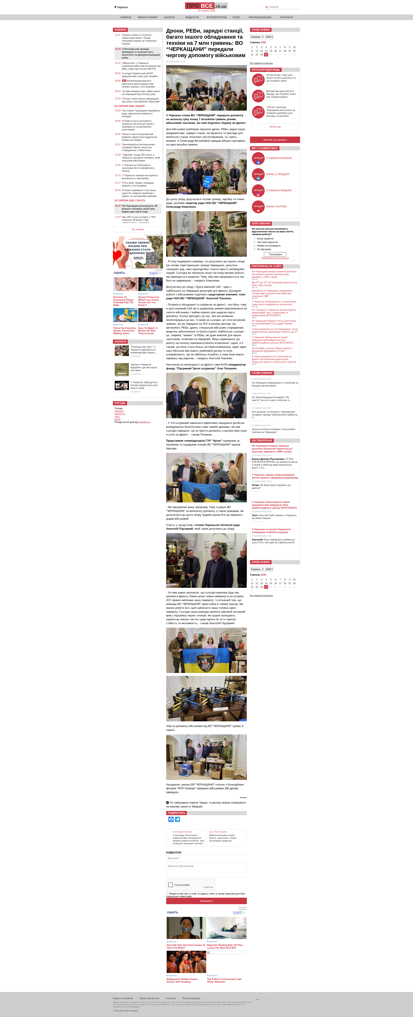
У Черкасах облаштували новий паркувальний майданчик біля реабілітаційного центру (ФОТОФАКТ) (273, 340)
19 (289, 50)
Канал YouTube (276, 206)
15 (271, 50)
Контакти (286, 17)
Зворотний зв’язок (149, 998)
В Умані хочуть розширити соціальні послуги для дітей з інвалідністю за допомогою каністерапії (138, 125)
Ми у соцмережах (265, 148)
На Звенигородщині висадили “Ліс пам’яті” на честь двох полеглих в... (271, 398)
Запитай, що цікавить (275, 139)
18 (285, 50)
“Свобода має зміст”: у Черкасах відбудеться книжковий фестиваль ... (144, 349)
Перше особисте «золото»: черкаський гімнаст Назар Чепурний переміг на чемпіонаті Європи (139, 39)
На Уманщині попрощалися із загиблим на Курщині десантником (275, 384)
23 (261, 54)
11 (252, 50)
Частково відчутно (267, 242)
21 (252, 54)
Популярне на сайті (266, 266)
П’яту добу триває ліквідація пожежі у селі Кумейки (138, 184)
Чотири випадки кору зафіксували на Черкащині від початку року (141, 92)
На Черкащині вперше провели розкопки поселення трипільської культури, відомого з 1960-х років (274, 274)
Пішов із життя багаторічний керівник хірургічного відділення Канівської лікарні (139, 137)
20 (294, 50)
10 (294, 47)
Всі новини (138, 229)
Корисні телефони (123, 998)
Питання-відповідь (266, 69)
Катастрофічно (265, 238)
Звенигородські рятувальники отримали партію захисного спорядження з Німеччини (138, 147)
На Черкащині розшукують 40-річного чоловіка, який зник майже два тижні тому (140, 208)
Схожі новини (262, 373)
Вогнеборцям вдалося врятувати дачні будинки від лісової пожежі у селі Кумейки (138, 83)
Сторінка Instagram (279, 190)
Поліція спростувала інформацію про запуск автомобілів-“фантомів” (141, 100)
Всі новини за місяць (261, 63)
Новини (126, 17)
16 (275, 50)
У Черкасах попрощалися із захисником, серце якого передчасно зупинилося (274, 303)
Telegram (196, 806)
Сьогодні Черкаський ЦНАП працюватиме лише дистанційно (140, 75)
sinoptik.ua (144, 422)
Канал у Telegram (278, 174)
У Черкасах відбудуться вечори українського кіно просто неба (144, 385)
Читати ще (275, 126)
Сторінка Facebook (279, 158)
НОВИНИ (120, 29)
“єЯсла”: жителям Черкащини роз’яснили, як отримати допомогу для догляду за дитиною (280, 111)
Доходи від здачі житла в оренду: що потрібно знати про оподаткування (281, 94)
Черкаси (122, 7)
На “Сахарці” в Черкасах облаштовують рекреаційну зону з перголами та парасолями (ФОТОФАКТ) (274, 312)
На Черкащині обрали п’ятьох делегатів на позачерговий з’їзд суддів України (274, 322)
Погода (120, 403)
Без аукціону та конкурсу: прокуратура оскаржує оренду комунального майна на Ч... (274, 414)
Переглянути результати (275, 258)
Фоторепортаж (216, 17)
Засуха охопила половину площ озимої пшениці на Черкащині (273, 430)
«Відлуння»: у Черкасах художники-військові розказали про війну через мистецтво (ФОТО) (141, 66)
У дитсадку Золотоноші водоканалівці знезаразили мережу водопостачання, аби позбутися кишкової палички (188, 839)
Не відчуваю (264, 249)
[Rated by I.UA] (263, 1001)
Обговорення (262, 440)
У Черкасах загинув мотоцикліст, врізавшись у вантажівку (140, 177)
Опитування (261, 223)
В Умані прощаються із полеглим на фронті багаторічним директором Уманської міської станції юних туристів (274, 359)
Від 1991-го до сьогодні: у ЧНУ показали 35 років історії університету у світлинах (139, 220)
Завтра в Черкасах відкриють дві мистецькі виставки (144, 367)
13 (261, 50)
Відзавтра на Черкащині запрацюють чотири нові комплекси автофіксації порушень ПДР (272, 293)
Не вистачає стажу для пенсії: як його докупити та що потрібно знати (281, 78)
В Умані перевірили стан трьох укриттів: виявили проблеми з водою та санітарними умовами (139, 193)
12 (257, 50)
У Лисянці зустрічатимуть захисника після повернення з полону (138, 168)
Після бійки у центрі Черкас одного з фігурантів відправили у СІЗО (272, 349)
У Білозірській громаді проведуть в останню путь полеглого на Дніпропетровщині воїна (141, 53)
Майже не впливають (269, 245)
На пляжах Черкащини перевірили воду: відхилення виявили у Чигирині (141, 113)
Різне (236, 17)
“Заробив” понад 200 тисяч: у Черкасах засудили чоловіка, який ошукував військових (141, 157)
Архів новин (261, 29)
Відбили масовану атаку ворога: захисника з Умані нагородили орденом (222, 838)
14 (266, 50)
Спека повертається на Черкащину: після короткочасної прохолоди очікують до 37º (275, 330)
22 (257, 54)
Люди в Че (192, 17)
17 (280, 50)
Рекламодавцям (260, 17)
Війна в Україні (147, 17)
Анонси (169, 17)
